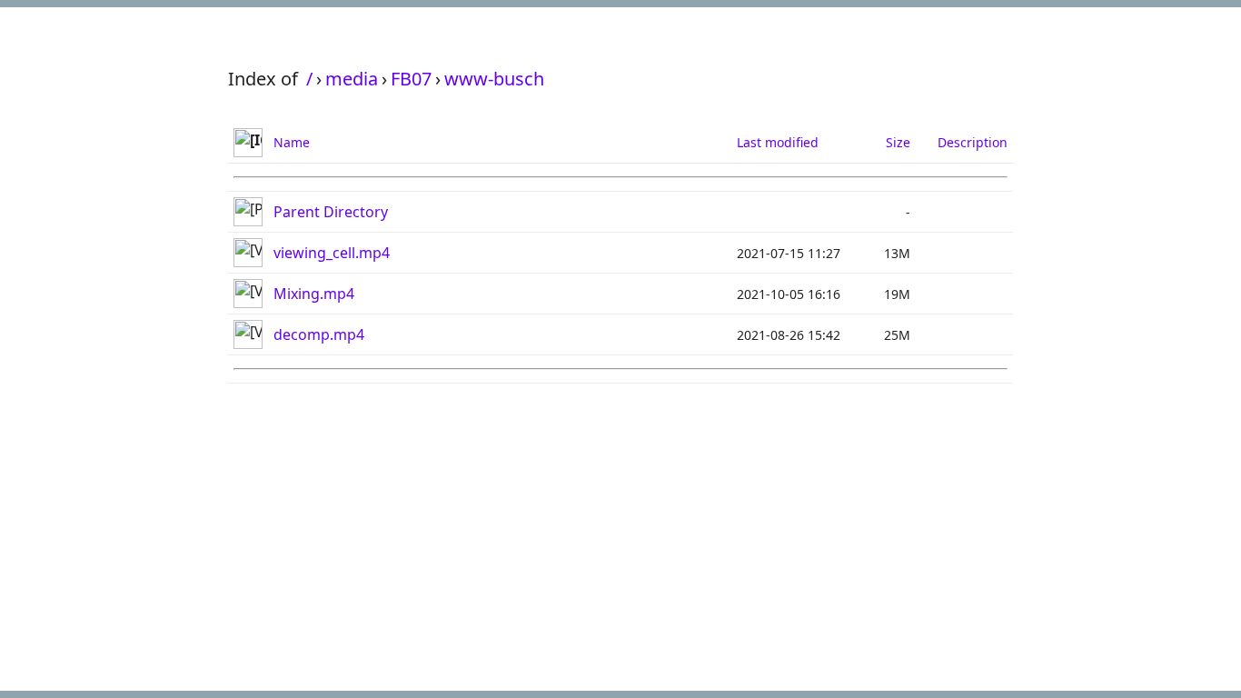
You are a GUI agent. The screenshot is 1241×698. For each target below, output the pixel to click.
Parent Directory (330, 212)
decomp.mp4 (318, 334)
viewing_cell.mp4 (331, 253)
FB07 (411, 78)
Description (973, 142)
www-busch (494, 78)
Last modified (778, 142)
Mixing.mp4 (313, 294)
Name (291, 142)
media (351, 78)
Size (898, 142)
